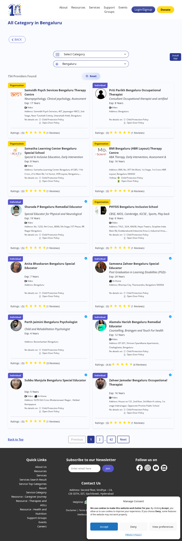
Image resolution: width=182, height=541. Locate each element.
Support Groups (109, 9)
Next (123, 439)
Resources (78, 7)
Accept (104, 526)
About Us (41, 467)
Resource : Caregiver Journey (29, 496)
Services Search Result (33, 479)
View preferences (162, 526)
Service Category (36, 492)
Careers (42, 526)
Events (123, 7)
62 (111, 439)
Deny (133, 526)
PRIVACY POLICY (133, 534)
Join (108, 468)
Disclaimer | (72, 510)
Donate (165, 9)
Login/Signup (143, 10)
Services (94, 7)
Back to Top (15, 439)
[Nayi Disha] (15, 9)
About (63, 7)
